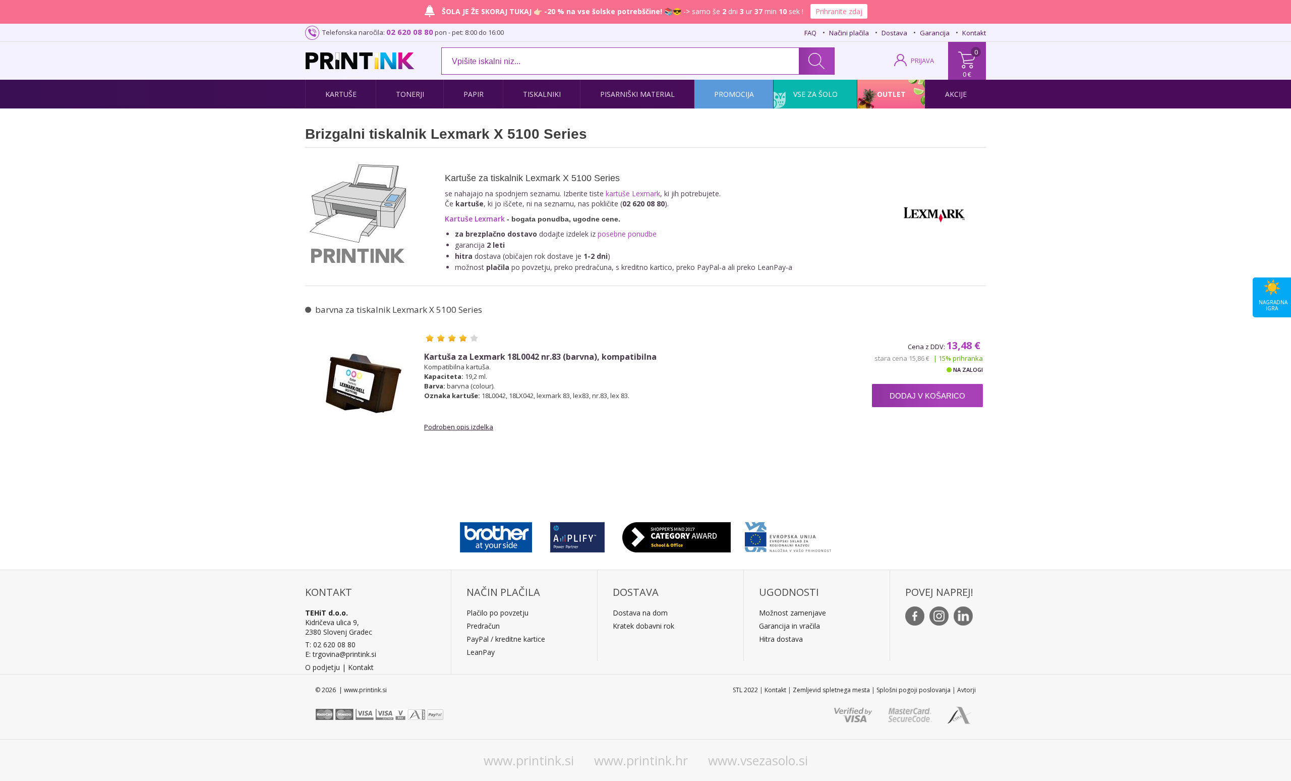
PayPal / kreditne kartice (505, 639)
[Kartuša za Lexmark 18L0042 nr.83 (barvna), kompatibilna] (363, 383)
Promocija (734, 94)
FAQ (810, 32)
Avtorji (966, 690)
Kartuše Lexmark (475, 219)
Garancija (935, 32)
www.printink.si (529, 760)
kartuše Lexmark (633, 193)
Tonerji (410, 94)
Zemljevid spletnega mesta (831, 690)
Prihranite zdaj (838, 11)
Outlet (891, 94)
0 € (967, 74)
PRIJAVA (922, 60)
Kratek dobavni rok (643, 626)
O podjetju (322, 667)
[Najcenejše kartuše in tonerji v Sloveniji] (360, 61)
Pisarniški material (637, 94)
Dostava (894, 32)
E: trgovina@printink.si (340, 654)
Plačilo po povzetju (497, 613)
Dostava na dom (640, 613)
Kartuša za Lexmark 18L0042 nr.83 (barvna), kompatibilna (540, 357)
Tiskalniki (542, 94)
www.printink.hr (641, 760)
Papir (473, 94)
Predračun (483, 626)
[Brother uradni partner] (496, 534)
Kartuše (341, 94)
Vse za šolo (815, 94)
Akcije (956, 94)
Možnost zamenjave (792, 613)
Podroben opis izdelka (458, 426)
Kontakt (974, 32)
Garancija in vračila (789, 626)
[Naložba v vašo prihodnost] (788, 534)
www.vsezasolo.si (758, 760)
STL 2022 (745, 690)
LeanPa (478, 652)
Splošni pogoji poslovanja (913, 690)
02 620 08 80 (409, 32)
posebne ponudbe (627, 234)
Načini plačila (849, 32)
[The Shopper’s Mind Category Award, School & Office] (676, 534)
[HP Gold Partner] (577, 534)
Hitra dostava (781, 639)
